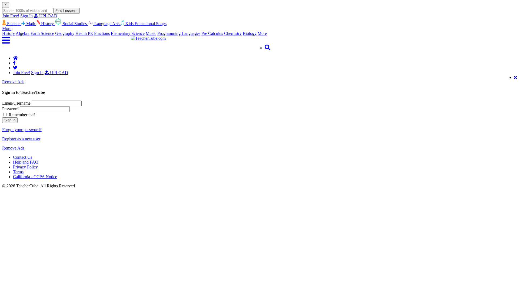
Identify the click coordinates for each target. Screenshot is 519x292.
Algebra (22, 33)
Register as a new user (21, 139)
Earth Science (42, 33)
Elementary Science (128, 33)
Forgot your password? (22, 129)
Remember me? (21, 114)
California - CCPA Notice (35, 176)
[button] (66, 40)
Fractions (102, 33)
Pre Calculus (212, 33)
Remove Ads (13, 81)
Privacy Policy (25, 167)
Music (151, 33)
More (262, 33)
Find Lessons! (66, 11)
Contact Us (22, 157)
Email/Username (16, 103)
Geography (64, 33)
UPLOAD (47, 16)
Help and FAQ (25, 162)
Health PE (84, 33)
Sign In (26, 16)
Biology (250, 33)
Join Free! (10, 16)
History (8, 33)
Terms (18, 172)
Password (10, 109)
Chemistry (233, 33)
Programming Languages (178, 33)
